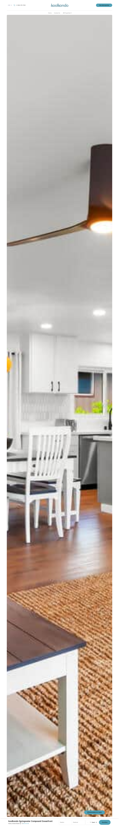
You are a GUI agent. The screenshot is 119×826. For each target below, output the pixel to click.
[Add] (96, 822)
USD (9, 5)
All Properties (67, 13)
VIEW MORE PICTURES (95, 812)
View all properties (104, 5)
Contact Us (57, 13)
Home (50, 13)
